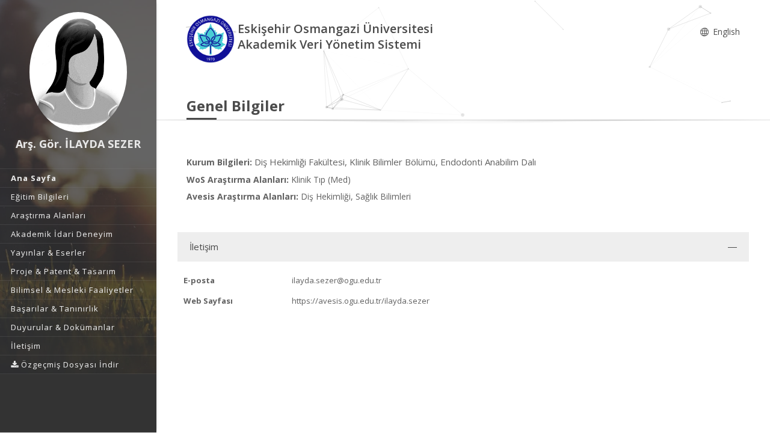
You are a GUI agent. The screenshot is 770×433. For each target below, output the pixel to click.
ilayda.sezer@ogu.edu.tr (336, 280)
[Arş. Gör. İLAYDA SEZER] (78, 72)
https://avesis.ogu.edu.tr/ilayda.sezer (361, 300)
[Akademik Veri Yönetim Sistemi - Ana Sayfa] (212, 38)
